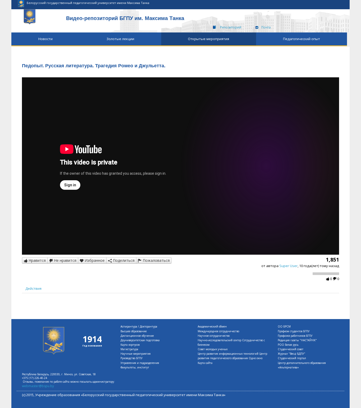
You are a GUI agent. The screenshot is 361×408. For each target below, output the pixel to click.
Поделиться (123, 260)
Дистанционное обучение (137, 336)
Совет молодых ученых (213, 349)
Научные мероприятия (136, 353)
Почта (266, 27)
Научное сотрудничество (214, 336)
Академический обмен (212, 326)
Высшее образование (134, 331)
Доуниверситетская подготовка (140, 340)
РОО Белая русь (288, 345)
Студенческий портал (292, 358)
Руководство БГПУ (131, 358)
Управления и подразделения (140, 363)
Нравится (36, 260)
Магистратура (129, 349)
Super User (288, 265)
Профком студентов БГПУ (293, 331)
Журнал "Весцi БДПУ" (291, 353)
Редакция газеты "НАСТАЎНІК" (297, 340)
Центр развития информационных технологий (228, 353)
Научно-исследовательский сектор (219, 340)
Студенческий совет (290, 349)
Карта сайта (205, 363)
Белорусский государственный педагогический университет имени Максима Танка (88, 3)
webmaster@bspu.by (38, 386)
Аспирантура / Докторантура (139, 326)
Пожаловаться (156, 260)
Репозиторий (230, 27)
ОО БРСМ (284, 326)
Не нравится (64, 260)
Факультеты (128, 367)
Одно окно (255, 358)
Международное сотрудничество (218, 331)
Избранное (94, 260)
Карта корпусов (130, 345)
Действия (33, 288)
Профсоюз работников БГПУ (295, 336)
